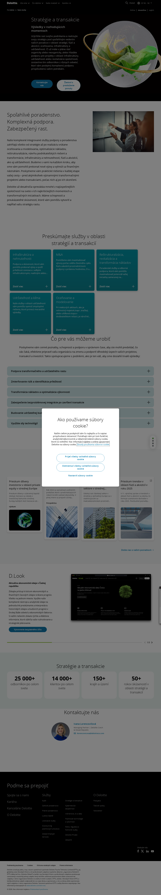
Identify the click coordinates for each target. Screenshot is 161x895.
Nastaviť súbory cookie (80, 475)
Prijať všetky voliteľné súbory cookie (80, 458)
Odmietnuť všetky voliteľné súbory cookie (80, 467)
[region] (80, 447)
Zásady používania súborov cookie (93, 444)
